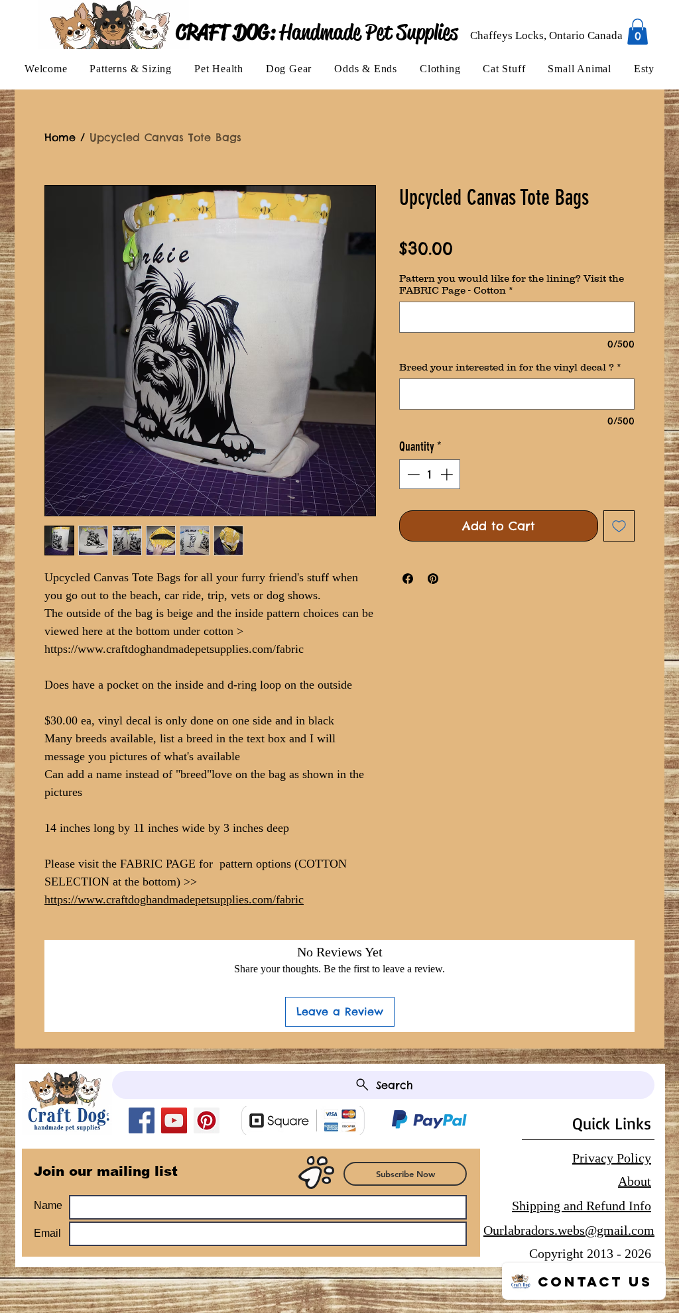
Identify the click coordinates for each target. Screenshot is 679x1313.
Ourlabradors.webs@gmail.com (568, 1230)
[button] (131, 68)
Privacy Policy (611, 1158)
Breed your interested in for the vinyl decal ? (510, 366)
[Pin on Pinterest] (433, 579)
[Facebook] (141, 1120)
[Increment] (448, 474)
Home (60, 137)
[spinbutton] (430, 474)
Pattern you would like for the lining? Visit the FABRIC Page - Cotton (511, 284)
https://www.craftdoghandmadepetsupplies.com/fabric (174, 899)
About (634, 1181)
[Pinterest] (206, 1120)
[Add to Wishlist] (619, 526)
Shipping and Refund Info (581, 1205)
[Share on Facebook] (408, 579)
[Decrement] (412, 474)
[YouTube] (174, 1120)
